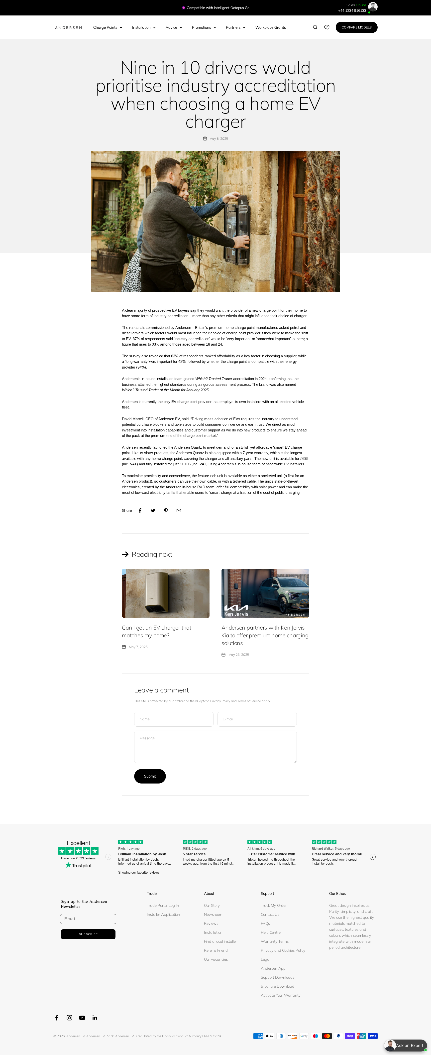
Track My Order (274, 905)
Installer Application (163, 914)
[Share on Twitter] (153, 511)
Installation (141, 27)
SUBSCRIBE (88, 934)
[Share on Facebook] (140, 511)
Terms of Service (249, 701)
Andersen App (273, 968)
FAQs (265, 923)
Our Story (212, 905)
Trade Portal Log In (163, 905)
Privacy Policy (220, 701)
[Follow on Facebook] (56, 1017)
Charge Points (105, 27)
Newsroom (213, 914)
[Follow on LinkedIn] (95, 1017)
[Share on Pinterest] (166, 511)
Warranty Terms (275, 941)
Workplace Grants (270, 27)
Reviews (211, 923)
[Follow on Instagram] (69, 1017)
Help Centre (271, 932)
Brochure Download (277, 986)
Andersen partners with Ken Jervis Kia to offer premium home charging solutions (265, 635)
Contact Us (270, 914)
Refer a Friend (216, 950)
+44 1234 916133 (352, 10)
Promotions (201, 27)
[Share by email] (179, 511)
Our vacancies (216, 959)
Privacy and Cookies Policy (283, 950)
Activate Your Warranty (281, 995)
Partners (233, 27)
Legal (265, 959)
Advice (171, 27)
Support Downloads (277, 977)
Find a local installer (220, 941)
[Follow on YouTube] (82, 1017)
